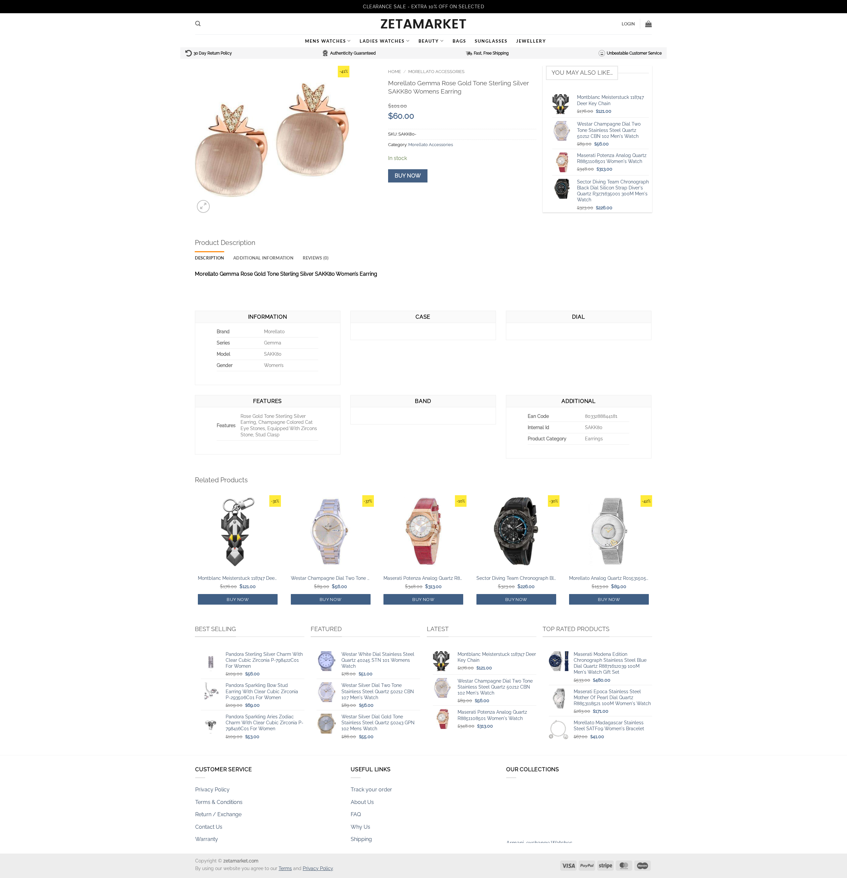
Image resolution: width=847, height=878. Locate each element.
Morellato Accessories (436, 71)
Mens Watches (325, 41)
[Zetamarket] (423, 23)
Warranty (206, 839)
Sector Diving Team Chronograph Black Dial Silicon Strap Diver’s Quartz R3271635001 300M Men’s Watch (516, 578)
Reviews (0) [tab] (316, 257)
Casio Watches (524, 840)
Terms (285, 868)
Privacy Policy (212, 789)
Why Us (360, 827)
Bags (459, 41)
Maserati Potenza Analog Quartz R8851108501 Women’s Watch (423, 578)
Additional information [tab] (263, 257)
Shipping (361, 839)
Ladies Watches (382, 41)
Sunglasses (491, 41)
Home (394, 71)
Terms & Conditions (219, 802)
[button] (198, 23)
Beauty (429, 41)
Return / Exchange (218, 814)
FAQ (356, 814)
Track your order (371, 789)
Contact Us (208, 827)
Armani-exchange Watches (539, 830)
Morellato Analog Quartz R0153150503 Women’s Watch (609, 578)
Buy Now (408, 176)
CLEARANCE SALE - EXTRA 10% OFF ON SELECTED (423, 6)
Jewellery (531, 41)
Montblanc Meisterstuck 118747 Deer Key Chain (238, 578)
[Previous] (195, 556)
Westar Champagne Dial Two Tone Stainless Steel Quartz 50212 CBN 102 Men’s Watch (331, 578)
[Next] (652, 556)
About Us (362, 802)
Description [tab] (209, 257)
